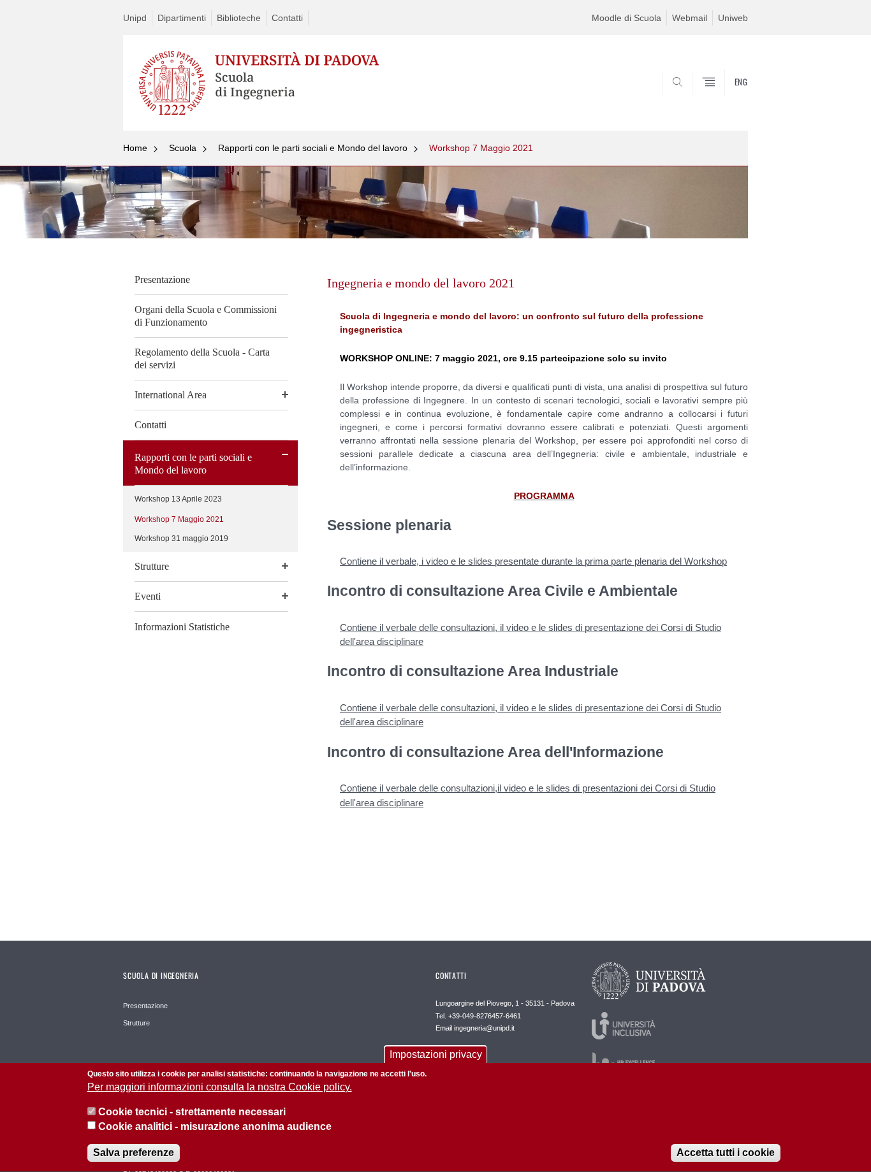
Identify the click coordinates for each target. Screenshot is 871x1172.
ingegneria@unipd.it (484, 1028)
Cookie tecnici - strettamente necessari (192, 1111)
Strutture (152, 566)
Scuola (182, 148)
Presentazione (162, 279)
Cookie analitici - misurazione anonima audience (215, 1126)
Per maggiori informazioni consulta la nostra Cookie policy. (219, 1087)
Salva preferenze (133, 1152)
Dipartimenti (181, 18)
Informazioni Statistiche (182, 626)
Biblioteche (239, 18)
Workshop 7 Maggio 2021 (481, 148)
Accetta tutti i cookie (726, 1152)
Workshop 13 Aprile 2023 (178, 499)
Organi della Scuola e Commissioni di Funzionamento (206, 316)
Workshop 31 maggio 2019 (181, 538)
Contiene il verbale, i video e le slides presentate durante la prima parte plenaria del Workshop (533, 561)
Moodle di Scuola (626, 18)
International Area (171, 394)
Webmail (689, 18)
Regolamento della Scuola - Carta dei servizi (202, 358)
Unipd (135, 18)
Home (135, 148)
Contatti (287, 18)
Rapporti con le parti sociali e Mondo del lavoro (312, 148)
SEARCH (725, 100)
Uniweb (733, 18)
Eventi (148, 596)
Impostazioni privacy (436, 1054)
